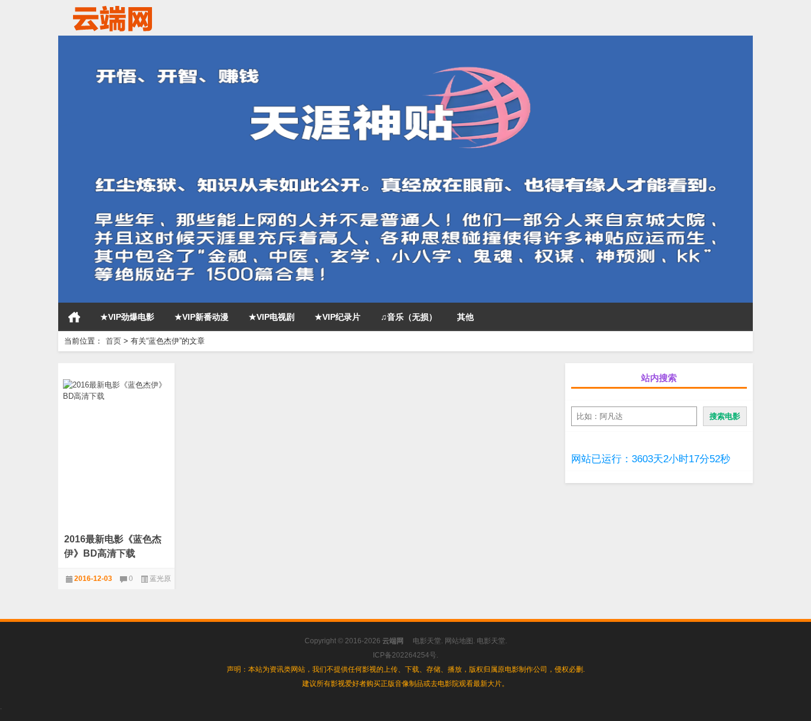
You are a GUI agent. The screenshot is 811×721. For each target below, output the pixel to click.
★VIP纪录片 (337, 317)
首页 (74, 317)
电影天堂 (427, 641)
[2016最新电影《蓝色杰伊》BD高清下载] (116, 388)
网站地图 (459, 641)
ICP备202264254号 (404, 655)
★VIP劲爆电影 (127, 317)
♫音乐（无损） (409, 317)
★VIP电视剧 (271, 317)
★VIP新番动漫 (202, 317)
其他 (465, 317)
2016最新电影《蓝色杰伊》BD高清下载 (112, 546)
